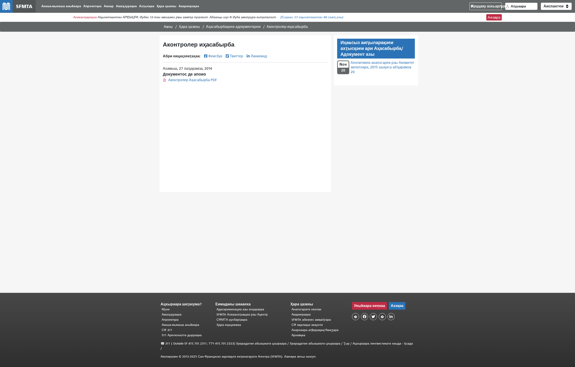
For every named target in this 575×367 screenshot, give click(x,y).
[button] (556, 6)
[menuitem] (61, 6)
